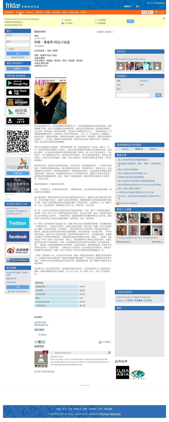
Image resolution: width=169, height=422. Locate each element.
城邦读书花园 (40, 322)
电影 (119, 81)
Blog (59, 409)
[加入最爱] (46, 366)
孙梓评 (41, 46)
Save (130, 21)
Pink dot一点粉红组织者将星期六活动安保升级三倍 (139, 197)
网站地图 (108, 409)
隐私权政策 (116, 414)
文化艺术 (144, 81)
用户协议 (105, 414)
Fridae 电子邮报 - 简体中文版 (17, 273)
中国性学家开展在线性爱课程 (131, 177)
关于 (65, 409)
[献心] (36, 366)
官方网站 (42, 335)
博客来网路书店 (41, 325)
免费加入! (128, 6)
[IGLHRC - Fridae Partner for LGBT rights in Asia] (137, 379)
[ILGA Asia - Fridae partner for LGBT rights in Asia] (122, 379)
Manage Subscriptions (18, 291)
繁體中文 (154, 149)
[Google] (43, 343)
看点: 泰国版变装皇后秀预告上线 (132, 173)
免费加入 (18, 69)
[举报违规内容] (109, 353)
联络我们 (93, 409)
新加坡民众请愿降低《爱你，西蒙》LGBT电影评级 (139, 164)
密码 (8, 42)
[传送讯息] (39, 366)
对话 (142, 85)
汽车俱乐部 (11, 282)
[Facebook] (39, 343)
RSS (101, 409)
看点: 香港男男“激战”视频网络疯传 (133, 160)
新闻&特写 (40, 31)
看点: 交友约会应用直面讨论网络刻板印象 (136, 181)
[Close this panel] (164, 19)
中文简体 (138, 300)
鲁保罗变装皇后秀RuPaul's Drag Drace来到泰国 (139, 185)
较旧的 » (109, 32)
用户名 (9, 35)
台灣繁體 (129, 300)
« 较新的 (100, 32)
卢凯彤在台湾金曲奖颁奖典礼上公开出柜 (136, 192)
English (125, 149)
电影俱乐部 (11, 278)
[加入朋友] (42, 366)
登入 (138, 6)
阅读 (36, 36)
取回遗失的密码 (18, 57)
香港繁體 (148, 300)
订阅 (18, 287)
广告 (70, 409)
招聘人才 (78, 409)
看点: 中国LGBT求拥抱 (128, 169)
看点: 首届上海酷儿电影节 (129, 188)
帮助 (85, 409)
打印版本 (106, 342)
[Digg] (36, 343)
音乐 (119, 85)
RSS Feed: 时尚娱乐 (128, 203)
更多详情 (18, 173)
